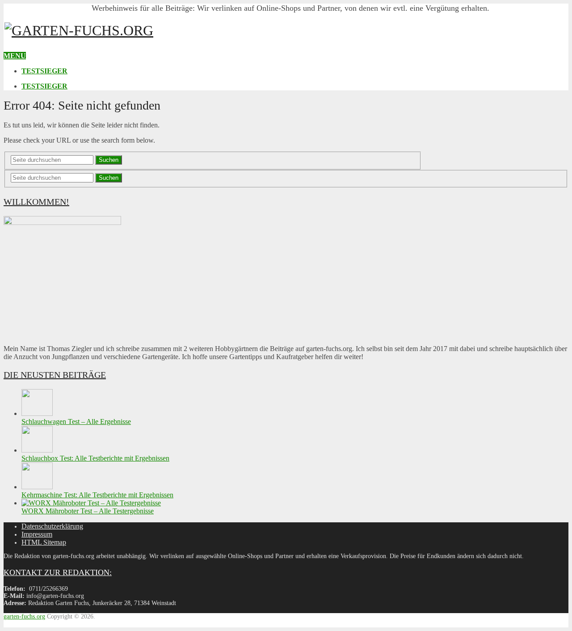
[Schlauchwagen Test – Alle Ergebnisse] (37, 413)
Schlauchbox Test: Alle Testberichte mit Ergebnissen (95, 458)
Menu (15, 55)
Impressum (36, 534)
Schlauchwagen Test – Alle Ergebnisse (76, 421)
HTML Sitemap (43, 542)
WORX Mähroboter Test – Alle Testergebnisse (87, 511)
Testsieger (44, 71)
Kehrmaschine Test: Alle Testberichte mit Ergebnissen (97, 495)
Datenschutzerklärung (52, 526)
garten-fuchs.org (24, 616)
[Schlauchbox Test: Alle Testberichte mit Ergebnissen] (37, 450)
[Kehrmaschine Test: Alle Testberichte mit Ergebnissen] (37, 487)
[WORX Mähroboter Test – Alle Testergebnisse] (91, 503)
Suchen (108, 160)
